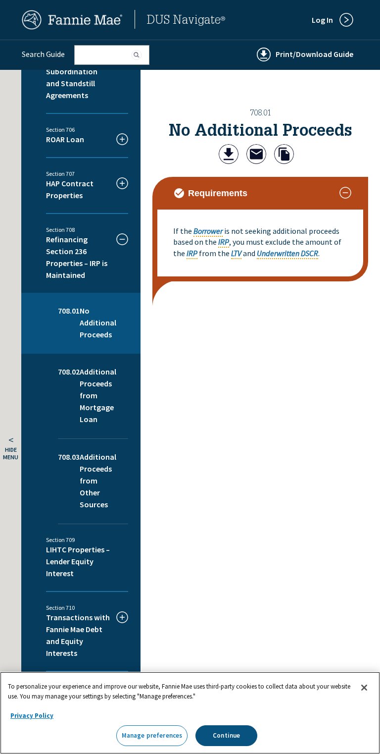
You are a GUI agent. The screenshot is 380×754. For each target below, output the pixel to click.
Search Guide (43, 54)
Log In (322, 20)
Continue (226, 735)
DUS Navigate (186, 21)
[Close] (364, 688)
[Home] (72, 27)
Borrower (208, 231)
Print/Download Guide (314, 54)
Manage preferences (152, 735)
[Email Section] (256, 155)
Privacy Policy (31, 715)
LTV (236, 253)
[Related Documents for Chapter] (284, 155)
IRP (223, 242)
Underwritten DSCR (287, 253)
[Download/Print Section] (228, 155)
